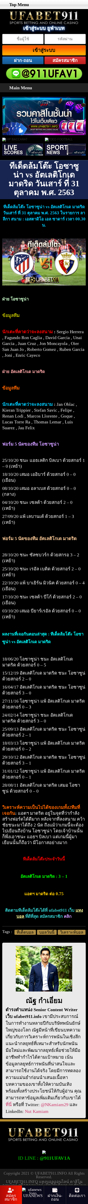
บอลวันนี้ (46, 932)
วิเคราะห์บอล (71, 932)
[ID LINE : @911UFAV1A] (44, 1152)
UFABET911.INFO (51, 1173)
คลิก (68, 916)
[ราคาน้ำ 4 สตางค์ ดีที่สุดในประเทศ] (44, 99)
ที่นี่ (9, 1104)
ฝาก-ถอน (23, 60)
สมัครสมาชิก (65, 60)
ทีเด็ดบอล (25, 932)
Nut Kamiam (37, 1111)
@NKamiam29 (54, 1104)
